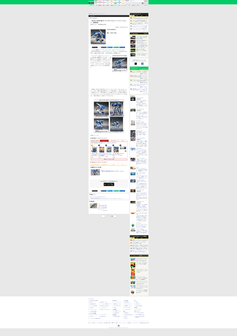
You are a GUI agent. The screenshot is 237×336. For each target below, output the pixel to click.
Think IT (91, 302)
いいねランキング (144, 69)
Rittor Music (115, 300)
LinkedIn (123, 47)
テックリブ (125, 316)
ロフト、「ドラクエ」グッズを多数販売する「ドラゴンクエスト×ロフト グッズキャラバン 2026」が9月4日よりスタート (140, 29)
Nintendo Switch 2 (95, 140)
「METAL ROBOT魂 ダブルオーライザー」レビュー (112, 171)
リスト (99, 47)
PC (115, 5)
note (117, 47)
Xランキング (135, 67)
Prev (92, 151)
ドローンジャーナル (93, 309)
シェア (105, 47)
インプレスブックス (103, 314)
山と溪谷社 (114, 309)
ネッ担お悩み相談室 (93, 311)
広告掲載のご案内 (107, 322)
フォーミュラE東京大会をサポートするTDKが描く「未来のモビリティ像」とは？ (141, 46)
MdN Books (127, 312)
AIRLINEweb (127, 302)
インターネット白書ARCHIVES (95, 318)
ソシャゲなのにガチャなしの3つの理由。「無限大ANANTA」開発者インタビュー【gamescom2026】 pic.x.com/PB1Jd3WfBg (139, 85)
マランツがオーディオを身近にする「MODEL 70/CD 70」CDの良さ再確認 (141, 37)
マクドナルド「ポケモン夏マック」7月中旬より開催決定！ (141, 264)
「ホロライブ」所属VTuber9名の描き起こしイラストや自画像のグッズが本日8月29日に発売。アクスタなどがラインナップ (140, 21)
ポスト (96, 47)
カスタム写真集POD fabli (139, 314)
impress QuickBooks (138, 305)
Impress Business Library (104, 305)
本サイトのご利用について (92, 322)
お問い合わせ (101, 322)
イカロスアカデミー (128, 309)
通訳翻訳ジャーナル (128, 305)
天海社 (136, 302)
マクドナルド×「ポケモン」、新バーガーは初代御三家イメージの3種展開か (141, 278)
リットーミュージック (117, 302)
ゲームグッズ (113, 140)
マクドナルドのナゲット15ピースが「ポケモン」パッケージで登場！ (142, 271)
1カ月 (146, 15)
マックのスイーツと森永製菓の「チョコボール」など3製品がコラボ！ (141, 291)
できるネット (92, 316)
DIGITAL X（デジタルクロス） (105, 309)
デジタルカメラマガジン (94, 314)
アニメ (123, 140)
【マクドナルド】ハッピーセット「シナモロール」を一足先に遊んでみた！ (141, 287)
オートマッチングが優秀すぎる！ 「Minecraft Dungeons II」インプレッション (142, 113)
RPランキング (134, 69)
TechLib (126, 318)
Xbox (114, 164)
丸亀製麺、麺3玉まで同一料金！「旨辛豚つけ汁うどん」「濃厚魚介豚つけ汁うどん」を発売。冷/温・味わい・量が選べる (139, 249)
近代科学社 (114, 314)
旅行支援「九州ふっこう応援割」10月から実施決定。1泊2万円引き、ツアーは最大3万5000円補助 (140, 246)
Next (126, 151)
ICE (134, 300)
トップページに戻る (108, 216)
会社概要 (129, 322)
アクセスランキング (137, 14)
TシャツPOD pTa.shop (139, 312)
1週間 (141, 15)
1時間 (132, 15)
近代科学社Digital (117, 316)
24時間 (137, 15)
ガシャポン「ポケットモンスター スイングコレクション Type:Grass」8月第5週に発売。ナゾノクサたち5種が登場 (141, 227)
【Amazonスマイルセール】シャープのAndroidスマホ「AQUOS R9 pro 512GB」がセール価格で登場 (140, 18)
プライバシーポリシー (122, 322)
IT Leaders (91, 307)
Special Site (135, 33)
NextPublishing (102, 316)
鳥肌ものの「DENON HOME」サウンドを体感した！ (141, 50)
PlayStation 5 (104, 140)
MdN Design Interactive (129, 314)
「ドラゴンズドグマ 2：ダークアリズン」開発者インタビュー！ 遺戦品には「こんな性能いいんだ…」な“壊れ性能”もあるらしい (141, 178)
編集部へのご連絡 (115, 322)
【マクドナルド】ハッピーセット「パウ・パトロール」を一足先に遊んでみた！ (141, 282)
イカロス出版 (125, 300)
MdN (124, 311)
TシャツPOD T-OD (117, 305)
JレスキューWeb (127, 307)
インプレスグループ (135, 322)
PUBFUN (135, 307)
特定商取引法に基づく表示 (144, 322)
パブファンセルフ (138, 309)
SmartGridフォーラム (103, 302)
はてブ (111, 47)
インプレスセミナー (103, 307)
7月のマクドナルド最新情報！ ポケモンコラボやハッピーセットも (140, 256)
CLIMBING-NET (116, 312)
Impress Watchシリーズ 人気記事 (139, 236)
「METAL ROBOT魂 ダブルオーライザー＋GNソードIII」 (108, 89)
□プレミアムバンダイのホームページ (97, 196)
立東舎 (115, 307)
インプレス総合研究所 (93, 305)
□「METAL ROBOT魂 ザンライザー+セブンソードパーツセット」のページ (106, 198)
